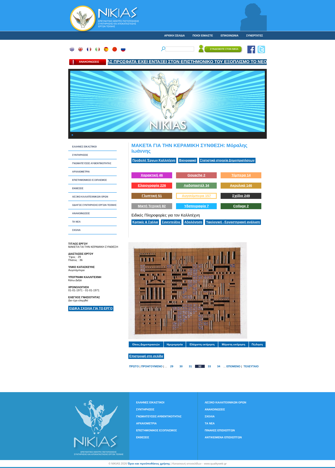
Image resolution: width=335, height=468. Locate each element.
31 (190, 366)
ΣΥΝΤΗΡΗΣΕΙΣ (80, 155)
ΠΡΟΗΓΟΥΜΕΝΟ (151, 366)
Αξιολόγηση (193, 222)
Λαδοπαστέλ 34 (196, 185)
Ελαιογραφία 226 (152, 185)
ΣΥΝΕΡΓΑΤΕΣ (254, 35)
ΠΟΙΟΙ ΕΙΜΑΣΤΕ (203, 35)
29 (171, 366)
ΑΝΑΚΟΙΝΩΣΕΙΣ (81, 213)
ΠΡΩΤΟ (134, 366)
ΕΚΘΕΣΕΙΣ (77, 188)
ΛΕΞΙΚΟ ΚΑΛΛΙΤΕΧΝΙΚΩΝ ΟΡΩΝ (90, 196)
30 (181, 366)
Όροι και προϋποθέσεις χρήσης (149, 463)
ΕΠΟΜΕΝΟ (233, 366)
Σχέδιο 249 (241, 196)
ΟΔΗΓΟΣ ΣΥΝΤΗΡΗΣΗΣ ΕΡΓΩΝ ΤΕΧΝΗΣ (94, 205)
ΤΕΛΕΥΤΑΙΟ (251, 366)
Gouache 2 (196, 175)
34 (218, 366)
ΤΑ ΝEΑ (76, 221)
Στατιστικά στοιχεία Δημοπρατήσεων (227, 160)
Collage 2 (241, 206)
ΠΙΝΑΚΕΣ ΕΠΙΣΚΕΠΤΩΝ (220, 430)
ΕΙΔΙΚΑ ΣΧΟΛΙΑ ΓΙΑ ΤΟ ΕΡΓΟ (90, 308)
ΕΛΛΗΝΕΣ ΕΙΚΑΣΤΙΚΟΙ (84, 146)
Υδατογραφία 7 (196, 206)
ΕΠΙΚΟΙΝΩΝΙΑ (229, 35)
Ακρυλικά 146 (241, 185)
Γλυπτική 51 (152, 196)
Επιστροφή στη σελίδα (146, 356)
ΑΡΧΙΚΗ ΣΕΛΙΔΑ (174, 35)
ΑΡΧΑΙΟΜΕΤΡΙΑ (81, 171)
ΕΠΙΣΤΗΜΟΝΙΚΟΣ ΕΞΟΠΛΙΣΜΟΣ (89, 180)
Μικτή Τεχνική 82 (152, 206)
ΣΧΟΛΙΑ (76, 230)
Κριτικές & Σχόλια (145, 222)
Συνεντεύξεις (171, 222)
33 (209, 366)
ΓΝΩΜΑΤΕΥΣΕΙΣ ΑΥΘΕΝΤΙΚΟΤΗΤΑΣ (91, 163)
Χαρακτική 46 (152, 175)
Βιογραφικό (187, 160)
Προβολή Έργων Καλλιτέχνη (153, 160)
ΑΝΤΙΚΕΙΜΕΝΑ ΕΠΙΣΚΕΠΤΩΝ (223, 437)
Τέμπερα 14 (241, 175)
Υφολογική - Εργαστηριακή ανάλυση (233, 222)
